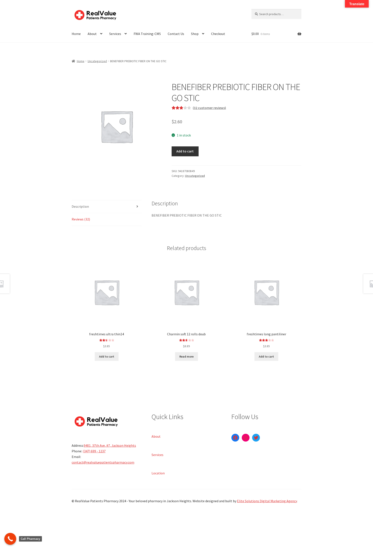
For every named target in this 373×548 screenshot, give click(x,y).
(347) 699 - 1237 (94, 451)
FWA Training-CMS (147, 34)
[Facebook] (235, 438)
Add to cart (185, 151)
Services (115, 34)
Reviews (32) (81, 219)
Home (76, 34)
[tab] (107, 206)
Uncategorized (97, 61)
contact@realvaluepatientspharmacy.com (103, 462)
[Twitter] (256, 438)
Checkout (218, 34)
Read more (186, 356)
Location (158, 472)
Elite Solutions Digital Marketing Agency (267, 501)
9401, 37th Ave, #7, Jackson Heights (110, 445)
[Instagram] (246, 438)
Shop (195, 34)
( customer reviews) (209, 108)
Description (80, 206)
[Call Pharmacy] (10, 539)
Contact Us (176, 34)
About (92, 34)
